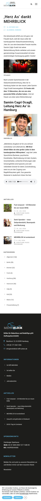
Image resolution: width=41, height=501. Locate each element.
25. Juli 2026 (21, 211)
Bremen (9, 268)
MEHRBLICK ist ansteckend (24, 237)
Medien (9, 376)
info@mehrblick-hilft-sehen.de (16, 349)
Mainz (9, 300)
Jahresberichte (11, 381)
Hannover (10, 284)
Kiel (8, 294)
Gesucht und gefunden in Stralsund (18, 419)
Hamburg (18, 30)
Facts (8, 273)
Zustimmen (7, 497)
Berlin (8, 262)
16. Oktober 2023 (12, 27)
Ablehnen (18, 497)
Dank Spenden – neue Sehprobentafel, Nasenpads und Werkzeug (24, 222)
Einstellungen (24, 494)
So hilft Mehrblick (12, 365)
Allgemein (10, 30)
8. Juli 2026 (21, 240)
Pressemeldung (12, 305)
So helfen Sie (11, 370)
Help (8, 289)
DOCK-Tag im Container (14, 424)
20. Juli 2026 (21, 228)
